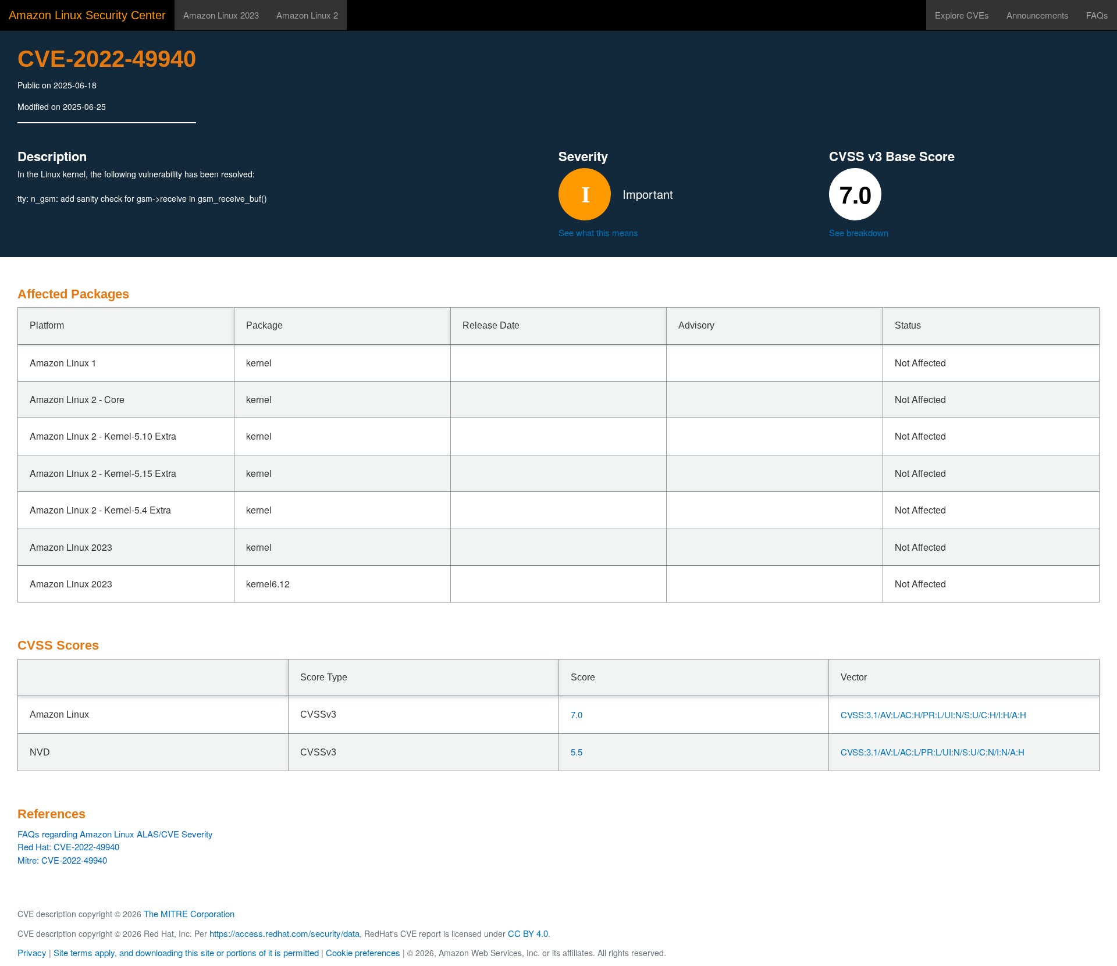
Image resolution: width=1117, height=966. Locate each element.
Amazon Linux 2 (307, 15)
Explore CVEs (962, 15)
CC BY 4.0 (528, 933)
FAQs (1097, 15)
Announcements (1037, 15)
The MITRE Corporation (189, 913)
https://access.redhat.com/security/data (284, 933)
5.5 (576, 752)
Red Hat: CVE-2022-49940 (68, 846)
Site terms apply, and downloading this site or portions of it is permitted (186, 952)
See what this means (598, 232)
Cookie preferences (363, 952)
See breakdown (858, 232)
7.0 (576, 714)
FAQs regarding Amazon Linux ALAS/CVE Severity (115, 834)
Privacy (32, 952)
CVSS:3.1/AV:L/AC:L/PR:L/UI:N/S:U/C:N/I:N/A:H (932, 752)
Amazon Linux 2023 (221, 15)
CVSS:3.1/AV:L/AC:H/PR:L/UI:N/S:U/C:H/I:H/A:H (933, 714)
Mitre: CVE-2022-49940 (62, 860)
